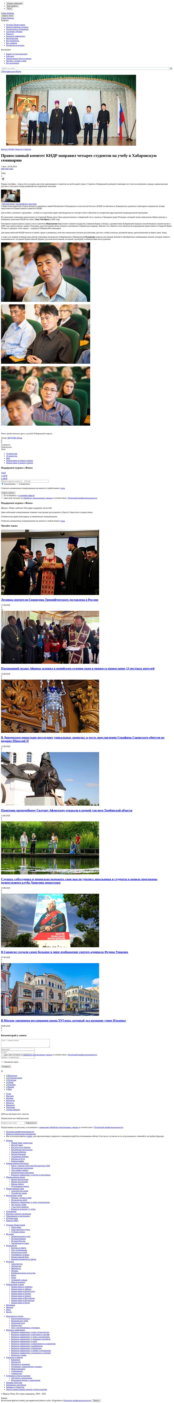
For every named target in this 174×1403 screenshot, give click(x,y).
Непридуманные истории (17, 27)
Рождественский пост (20, 1318)
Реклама (9, 1098)
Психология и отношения (17, 29)
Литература (16, 1266)
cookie (29, 1136)
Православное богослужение (18, 58)
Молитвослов (12, 38)
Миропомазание (18, 1369)
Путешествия (12, 1218)
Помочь (10, 13)
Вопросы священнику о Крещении (26, 1348)
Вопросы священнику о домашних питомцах (30, 1339)
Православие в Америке (21, 1287)
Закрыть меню (7, 16)
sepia (11, 169)
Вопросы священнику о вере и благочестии (30, 1332)
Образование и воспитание (18, 1216)
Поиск (9, 9)
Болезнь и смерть (18, 1248)
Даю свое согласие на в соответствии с (50, 498)
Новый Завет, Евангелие (22, 1143)
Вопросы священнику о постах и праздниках (30, 1175)
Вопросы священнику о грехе (24, 1341)
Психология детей (19, 1200)
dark (7, 169)
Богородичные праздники (22, 1172)
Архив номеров (13, 1110)
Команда (10, 1103)
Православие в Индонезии (22, 1300)
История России (18, 1241)
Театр (13, 1278)
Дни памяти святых (19, 1170)
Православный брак (20, 1257)
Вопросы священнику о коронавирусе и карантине (33, 1344)
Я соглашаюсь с (19, 495)
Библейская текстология (21, 1150)
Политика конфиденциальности (20, 1132)
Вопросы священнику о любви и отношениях (31, 1350)
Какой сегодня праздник (16, 54)
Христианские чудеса (20, 1229)
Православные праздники (17, 1163)
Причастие (16, 1362)
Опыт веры (16, 1227)
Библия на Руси (18, 1159)
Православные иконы (15, 1177)
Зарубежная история (20, 1243)
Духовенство (11, 454)
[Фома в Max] (9, 1089)
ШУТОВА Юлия (15, 438)
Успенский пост (18, 1323)
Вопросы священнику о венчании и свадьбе (30, 1334)
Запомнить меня (11, 1062)
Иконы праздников (19, 1182)
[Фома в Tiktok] (9, 1082)
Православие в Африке (21, 1289)
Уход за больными (19, 1250)
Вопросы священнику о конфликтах (27, 1346)
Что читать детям (18, 1205)
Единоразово (10, 484)
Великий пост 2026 (19, 1321)
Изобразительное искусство (23, 1273)
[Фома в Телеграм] (11, 1080)
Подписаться (31, 1123)
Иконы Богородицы (20, 1179)
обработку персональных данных (37, 498)
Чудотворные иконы (20, 1186)
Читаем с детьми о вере (16, 61)
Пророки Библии (18, 1152)
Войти (18, 71)
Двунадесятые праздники (22, 1168)
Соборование (17, 1371)
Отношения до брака (20, 1255)
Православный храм (15, 1189)
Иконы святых (17, 1184)
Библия (9, 1140)
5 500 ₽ (4, 478)
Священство (16, 1373)
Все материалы (12, 41)
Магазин (10, 1096)
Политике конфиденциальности (77, 1400)
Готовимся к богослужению (18, 1376)
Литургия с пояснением (21, 1378)
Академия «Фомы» (14, 32)
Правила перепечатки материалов (21, 1134)
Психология (11, 1245)
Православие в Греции (21, 1294)
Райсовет (10, 56)
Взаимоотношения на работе (23, 1259)
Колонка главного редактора (18, 1214)
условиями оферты (26, 495)
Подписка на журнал (15, 45)
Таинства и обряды (14, 1357)
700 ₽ (3, 473)
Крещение (15, 1360)
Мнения (9, 1307)
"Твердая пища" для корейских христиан (19, 204)
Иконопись (16, 1268)
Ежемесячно (24, 484)
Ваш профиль (12, 6)
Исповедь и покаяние (20, 1364)
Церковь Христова (14, 1383)
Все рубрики (11, 43)
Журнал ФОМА (8, 149)
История (10, 1234)
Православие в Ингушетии (23, 1298)
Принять (96, 1401)
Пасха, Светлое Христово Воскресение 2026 (30, 1166)
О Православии (18, 1232)
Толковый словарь (19, 1280)
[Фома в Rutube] (10, 1087)
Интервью (10, 1305)
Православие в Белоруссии (23, 1291)
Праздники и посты (14, 1316)
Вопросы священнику (15, 36)
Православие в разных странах (19, 460)
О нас (8, 1094)
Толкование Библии (20, 1156)
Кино (13, 1275)
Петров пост (16, 1325)
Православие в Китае (20, 1303)
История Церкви (18, 1239)
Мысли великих (18, 1282)
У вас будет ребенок (20, 1207)
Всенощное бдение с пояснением (25, 1380)
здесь (63, 488)
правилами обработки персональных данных (59, 1127)
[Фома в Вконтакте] (11, 1075)
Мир (8, 458)
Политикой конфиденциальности (82, 498)
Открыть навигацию (14, 3)
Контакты (10, 1100)
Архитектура (17, 1264)
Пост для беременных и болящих (25, 1328)
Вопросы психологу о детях (23, 1209)
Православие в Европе (21, 1296)
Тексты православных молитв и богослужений (26, 1389)
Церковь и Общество (15, 1387)
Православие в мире (15, 1284)
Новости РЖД (12, 1221)
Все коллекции (12, 63)
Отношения (11, 1211)
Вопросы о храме (18, 1355)
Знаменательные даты (20, 1236)
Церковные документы (16, 1385)
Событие (27, 149)
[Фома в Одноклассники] (14, 1078)
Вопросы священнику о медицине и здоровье (31, 1353)
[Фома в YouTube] (11, 1085)
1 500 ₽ (4, 476)
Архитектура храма (19, 1191)
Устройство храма (19, 1193)
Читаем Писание (18, 1154)
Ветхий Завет (17, 1145)
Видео (9, 1312)
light (3, 169)
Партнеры (10, 1107)
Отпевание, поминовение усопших (26, 1366)
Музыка (14, 1271)
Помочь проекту (8, 493)
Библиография (17, 1161)
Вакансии (10, 1105)
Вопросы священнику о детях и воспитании (30, 1202)
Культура (10, 1261)
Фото (8, 1310)
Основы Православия (15, 25)
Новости (10, 34)
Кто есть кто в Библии (21, 1147)
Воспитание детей (14, 1195)
